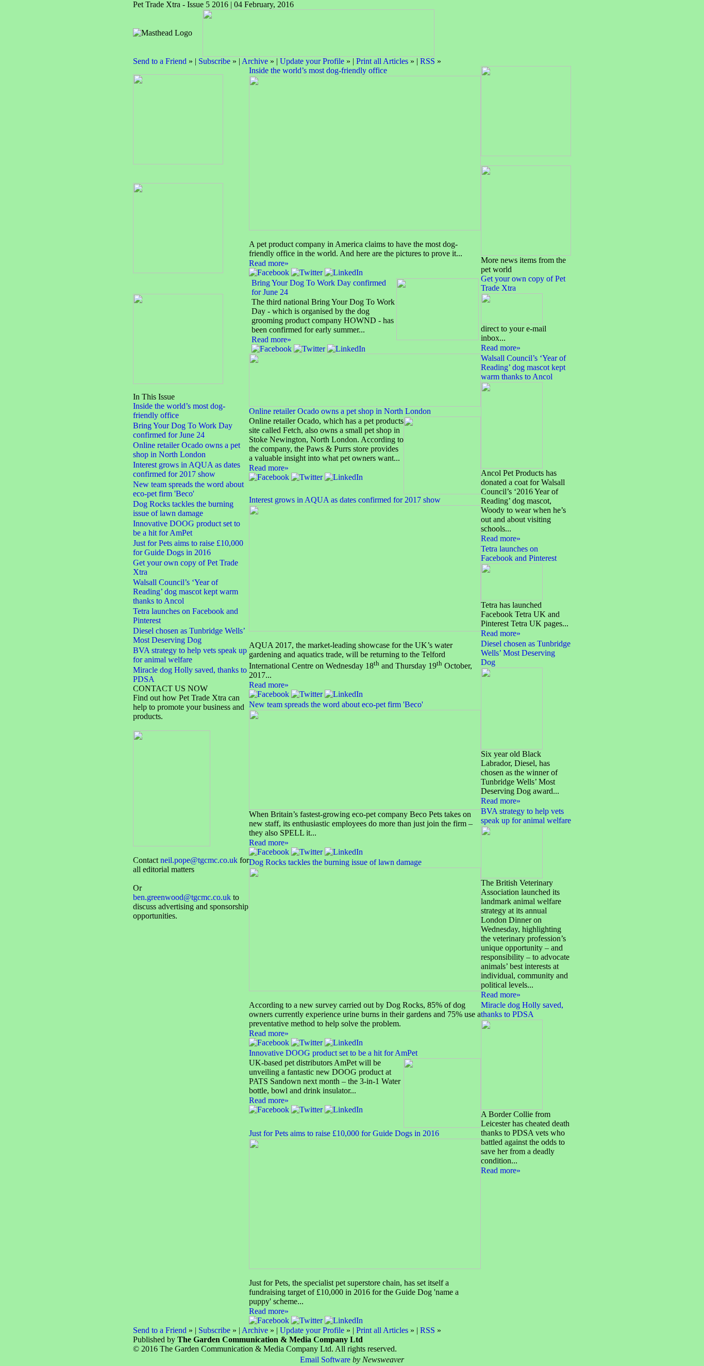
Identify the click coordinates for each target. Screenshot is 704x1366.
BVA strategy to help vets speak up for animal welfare (190, 655)
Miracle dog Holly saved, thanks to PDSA (522, 1010)
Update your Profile (312, 61)
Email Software (325, 1359)
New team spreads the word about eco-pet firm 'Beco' (188, 489)
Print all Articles (382, 61)
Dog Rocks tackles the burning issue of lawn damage (183, 508)
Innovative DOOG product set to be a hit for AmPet (186, 528)
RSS (427, 61)
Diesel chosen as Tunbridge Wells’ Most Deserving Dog (189, 635)
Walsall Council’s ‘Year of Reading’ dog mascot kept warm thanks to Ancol (185, 591)
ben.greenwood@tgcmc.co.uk (182, 897)
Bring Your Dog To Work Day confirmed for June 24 (182, 430)
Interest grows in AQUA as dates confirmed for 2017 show (186, 469)
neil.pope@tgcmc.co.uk (199, 860)
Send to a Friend (160, 61)
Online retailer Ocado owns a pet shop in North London (186, 450)
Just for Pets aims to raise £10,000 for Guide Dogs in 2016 (188, 548)
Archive (255, 61)
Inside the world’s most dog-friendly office (318, 70)
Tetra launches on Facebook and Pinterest (519, 553)
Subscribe (214, 61)
